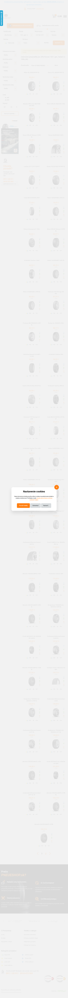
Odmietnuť (35, 505)
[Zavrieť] (56, 487)
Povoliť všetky (23, 505)
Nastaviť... (46, 505)
